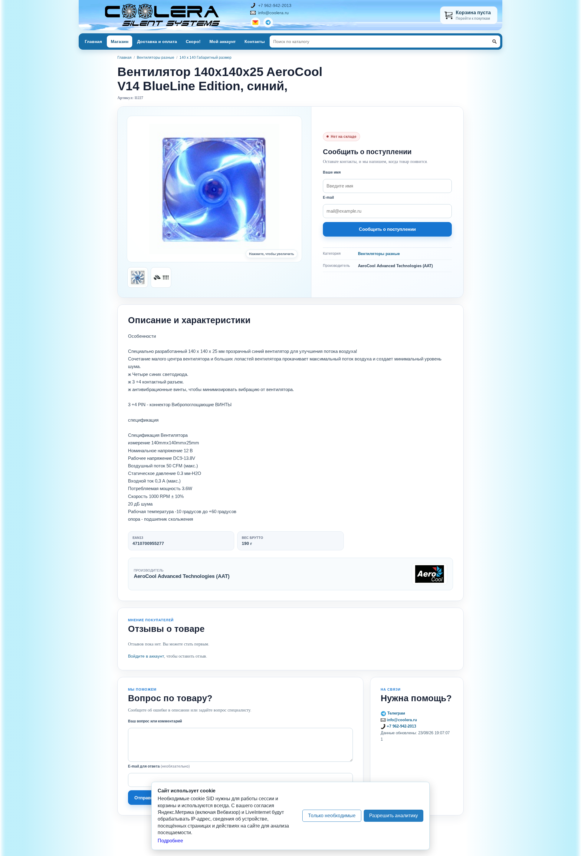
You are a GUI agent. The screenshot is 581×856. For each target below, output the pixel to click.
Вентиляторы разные (155, 57)
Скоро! (193, 41)
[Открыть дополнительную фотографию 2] (161, 277)
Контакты (255, 41)
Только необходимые (332, 815)
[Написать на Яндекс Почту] (255, 22)
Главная (93, 41)
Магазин (119, 41)
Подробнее (170, 840)
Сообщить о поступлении (387, 229)
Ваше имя (332, 172)
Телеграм (395, 713)
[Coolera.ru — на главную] (163, 15)
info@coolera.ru (273, 12)
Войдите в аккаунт (146, 656)
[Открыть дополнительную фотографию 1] (137, 277)
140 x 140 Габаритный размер (205, 57)
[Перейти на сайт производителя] (429, 574)
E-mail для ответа (159, 766)
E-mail (328, 197)
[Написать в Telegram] (268, 22)
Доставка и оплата (157, 41)
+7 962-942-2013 (274, 5)
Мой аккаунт (222, 41)
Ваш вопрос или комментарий (155, 721)
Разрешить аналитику (393, 815)
